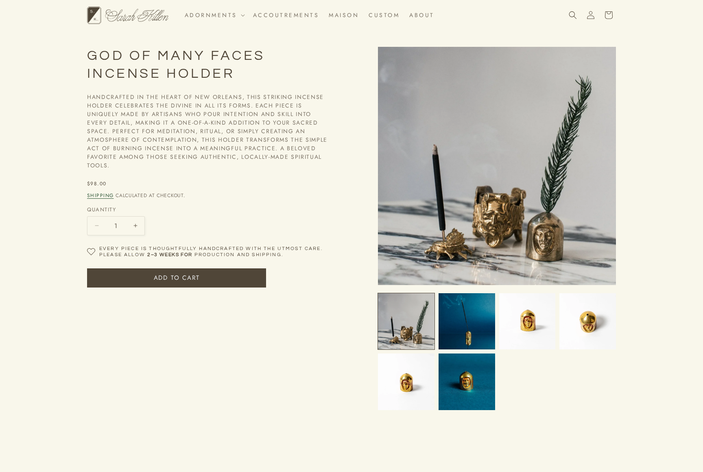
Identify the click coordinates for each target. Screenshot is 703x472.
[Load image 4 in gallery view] (587, 321)
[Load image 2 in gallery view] (467, 321)
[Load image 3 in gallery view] (527, 321)
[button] (214, 15)
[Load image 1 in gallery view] (406, 321)
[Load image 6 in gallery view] (467, 381)
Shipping (100, 195)
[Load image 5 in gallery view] (406, 381)
